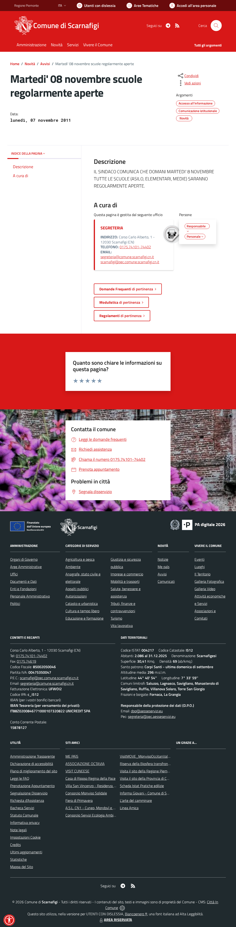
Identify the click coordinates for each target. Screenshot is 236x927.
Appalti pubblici (76, 589)
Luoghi (200, 566)
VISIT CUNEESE (77, 771)
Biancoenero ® (136, 914)
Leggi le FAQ (19, 778)
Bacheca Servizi (22, 808)
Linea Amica (129, 808)
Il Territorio (202, 574)
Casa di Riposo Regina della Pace (90, 778)
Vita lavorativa (122, 625)
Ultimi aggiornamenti (26, 852)
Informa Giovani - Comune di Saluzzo (148, 793)
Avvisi (45, 63)
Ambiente (72, 566)
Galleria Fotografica (209, 581)
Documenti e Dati (23, 581)
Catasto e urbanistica (81, 603)
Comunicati (166, 581)
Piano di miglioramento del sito (33, 771)
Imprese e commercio (127, 574)
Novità (30, 63)
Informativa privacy (25, 822)
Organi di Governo (24, 559)
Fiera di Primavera (79, 800)
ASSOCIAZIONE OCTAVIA (85, 763)
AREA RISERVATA (118, 919)
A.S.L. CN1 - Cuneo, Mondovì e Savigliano (97, 808)
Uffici (14, 574)
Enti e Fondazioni (23, 589)
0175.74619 (26, 661)
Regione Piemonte (26, 5)
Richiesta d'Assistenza (27, 800)
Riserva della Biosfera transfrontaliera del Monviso (158, 763)
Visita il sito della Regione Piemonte (147, 771)
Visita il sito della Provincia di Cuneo (147, 778)
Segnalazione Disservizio (28, 793)
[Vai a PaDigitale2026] (198, 524)
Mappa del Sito (21, 866)
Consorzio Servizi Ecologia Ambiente (93, 815)
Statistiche (18, 859)
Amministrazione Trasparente (32, 756)
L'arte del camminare (136, 800)
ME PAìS (71, 756)
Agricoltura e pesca (79, 559)
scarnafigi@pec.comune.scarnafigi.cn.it (129, 262)
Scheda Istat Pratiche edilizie (142, 785)
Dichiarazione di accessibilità (31, 763)
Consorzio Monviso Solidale (86, 793)
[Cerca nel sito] (216, 25)
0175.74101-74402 (135, 247)
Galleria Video (205, 589)
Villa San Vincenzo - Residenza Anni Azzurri (98, 785)
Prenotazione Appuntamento (32, 785)
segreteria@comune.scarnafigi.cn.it (127, 257)
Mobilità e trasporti (125, 581)
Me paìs (163, 566)
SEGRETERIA (111, 228)
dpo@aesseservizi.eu (147, 711)
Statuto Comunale (24, 815)
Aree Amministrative (26, 566)
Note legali (18, 830)
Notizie (163, 559)
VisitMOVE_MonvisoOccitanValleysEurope (152, 756)
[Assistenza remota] (122, 907)
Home (14, 63)
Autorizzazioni (76, 596)
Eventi (199, 559)
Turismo (116, 618)
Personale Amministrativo (30, 596)
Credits (15, 844)
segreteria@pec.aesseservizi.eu (151, 716)
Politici (15, 603)
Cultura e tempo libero (82, 611)
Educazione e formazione (84, 618)
